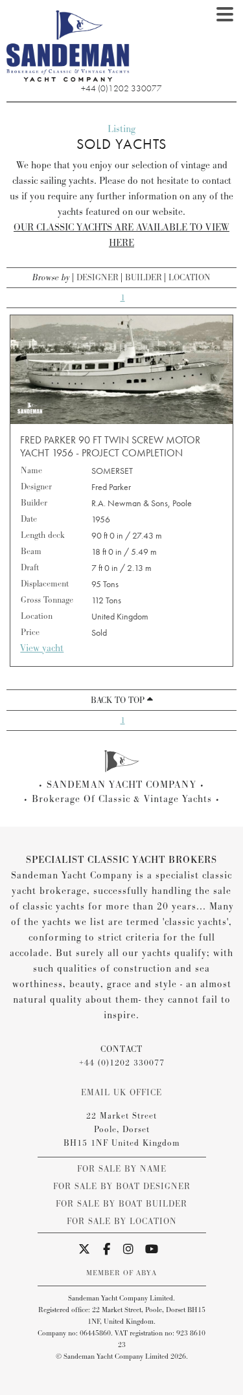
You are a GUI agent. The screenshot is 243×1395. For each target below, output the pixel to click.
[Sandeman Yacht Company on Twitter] (84, 1250)
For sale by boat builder (121, 1204)
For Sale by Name (122, 1169)
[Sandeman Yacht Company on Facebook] (107, 1250)
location (189, 278)
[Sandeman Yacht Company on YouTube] (152, 1250)
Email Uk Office (121, 1093)
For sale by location (122, 1221)
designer (97, 278)
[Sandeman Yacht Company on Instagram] (129, 1250)
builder (143, 278)
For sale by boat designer (122, 1186)
